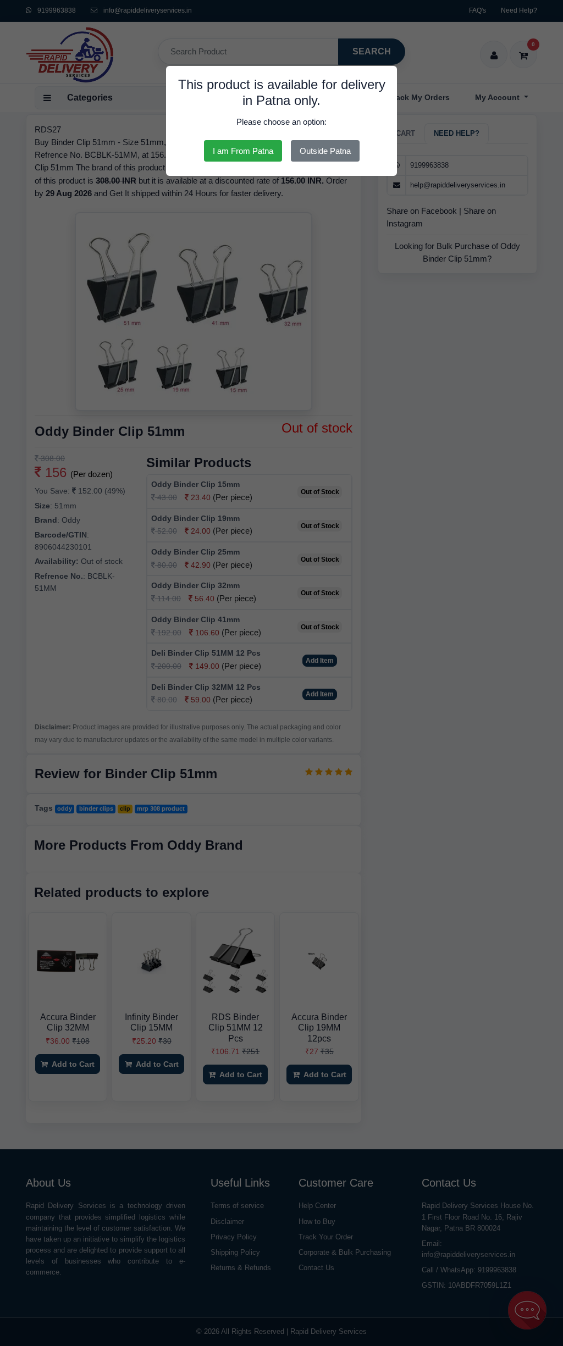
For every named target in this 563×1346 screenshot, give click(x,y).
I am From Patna (243, 151)
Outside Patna (325, 151)
